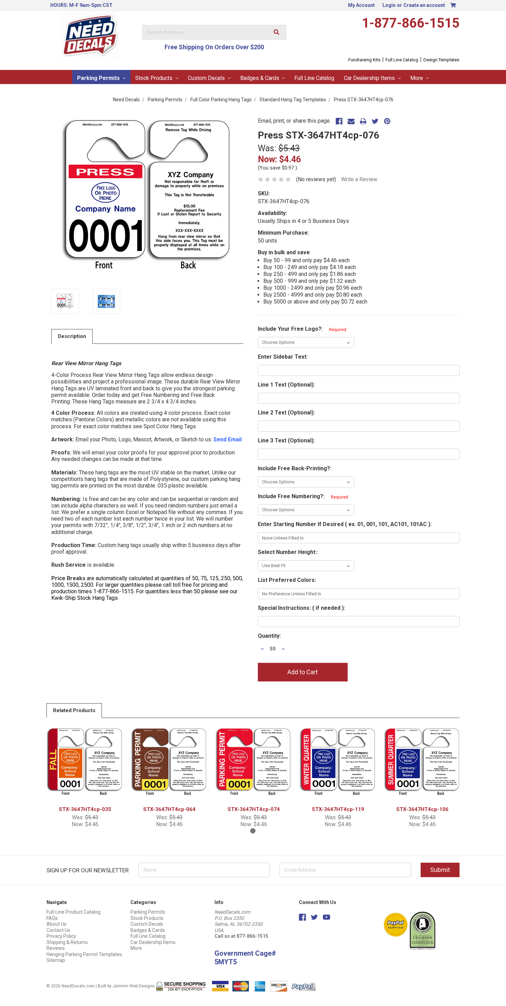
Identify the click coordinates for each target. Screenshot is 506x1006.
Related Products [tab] (74, 710)
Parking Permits (99, 78)
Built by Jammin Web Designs (126, 985)
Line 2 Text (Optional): (286, 412)
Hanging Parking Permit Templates (84, 954)
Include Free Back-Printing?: (294, 468)
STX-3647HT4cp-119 (338, 809)
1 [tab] (252, 830)
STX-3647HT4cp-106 (422, 809)
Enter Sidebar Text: (283, 356)
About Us (56, 924)
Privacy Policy (61, 936)
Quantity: (269, 636)
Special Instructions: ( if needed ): (301, 608)
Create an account (424, 5)
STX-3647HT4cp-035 (85, 809)
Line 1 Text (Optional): (286, 384)
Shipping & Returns (67, 942)
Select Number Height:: (288, 552)
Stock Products (154, 78)
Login (389, 5)
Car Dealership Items (370, 78)
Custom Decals (207, 78)
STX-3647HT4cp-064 (169, 809)
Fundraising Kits (364, 59)
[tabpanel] (85, 776)
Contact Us (58, 930)
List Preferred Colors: (287, 580)
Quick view (85, 763)
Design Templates (441, 59)
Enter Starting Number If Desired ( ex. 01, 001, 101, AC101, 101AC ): (345, 524)
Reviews (55, 948)
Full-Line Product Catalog (73, 912)
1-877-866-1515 (411, 23)
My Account (361, 5)
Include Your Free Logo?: (302, 329)
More (417, 78)
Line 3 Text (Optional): (286, 440)
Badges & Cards (260, 78)
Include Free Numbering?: (303, 496)
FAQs (52, 918)
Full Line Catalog (402, 59)
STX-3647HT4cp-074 (254, 809)
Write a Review (359, 179)
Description (72, 336)
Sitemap (55, 960)
